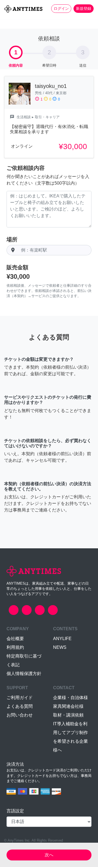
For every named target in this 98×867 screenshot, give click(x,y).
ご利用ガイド (20, 697)
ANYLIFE (62, 638)
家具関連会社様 (68, 706)
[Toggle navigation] (7, 18)
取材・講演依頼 (68, 715)
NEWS (59, 647)
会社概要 (15, 638)
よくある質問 (20, 706)
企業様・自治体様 (70, 697)
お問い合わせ (20, 715)
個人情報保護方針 (24, 673)
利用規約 (15, 647)
